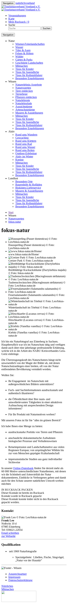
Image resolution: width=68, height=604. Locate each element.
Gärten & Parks (23, 59)
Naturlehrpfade (23, 103)
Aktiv (11, 131)
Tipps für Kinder (24, 69)
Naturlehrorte (22, 100)
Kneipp (19, 159)
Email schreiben (10, 532)
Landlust (13, 178)
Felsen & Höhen (24, 53)
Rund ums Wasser (25, 147)
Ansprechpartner (17, 573)
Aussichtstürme (23, 106)
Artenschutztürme (25, 109)
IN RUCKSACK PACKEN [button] (17, 489)
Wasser (19, 47)
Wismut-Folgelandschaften (30, 44)
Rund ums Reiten (25, 150)
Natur (11, 40)
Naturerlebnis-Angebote (28, 84)
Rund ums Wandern (26, 134)
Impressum (14, 577)
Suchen (46, 28)
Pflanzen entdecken (26, 97)
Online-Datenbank (23, 468)
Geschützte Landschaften (29, 62)
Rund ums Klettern (25, 140)
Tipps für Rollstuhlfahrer (28, 75)
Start (10, 212)
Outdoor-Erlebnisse (26, 153)
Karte (11, 18)
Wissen (12, 81)
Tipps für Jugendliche (27, 72)
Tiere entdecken (24, 90)
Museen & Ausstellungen (29, 112)
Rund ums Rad (23, 143)
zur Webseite (8, 536)
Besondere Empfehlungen (29, 78)
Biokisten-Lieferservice (28, 187)
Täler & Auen (23, 50)
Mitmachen (21, 65)
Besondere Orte (24, 181)
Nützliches (7, 586)
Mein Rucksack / (18, 21)
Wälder (19, 56)
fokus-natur (14, 221)
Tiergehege (21, 94)
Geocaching (22, 137)
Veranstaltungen (17, 15)
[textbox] (24, 28)
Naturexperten (23, 87)
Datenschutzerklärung (20, 580)
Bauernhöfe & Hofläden (28, 184)
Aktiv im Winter (24, 156)
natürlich (25, 3)
